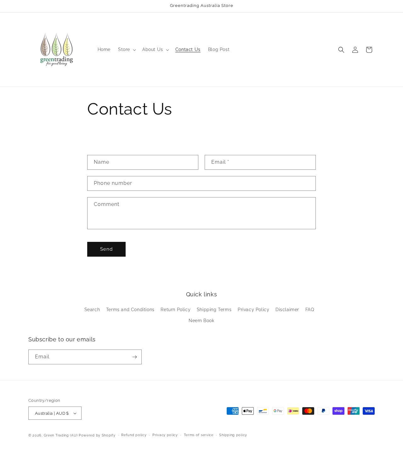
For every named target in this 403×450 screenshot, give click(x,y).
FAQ (309, 309)
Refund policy (133, 435)
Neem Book (201, 320)
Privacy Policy (253, 309)
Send (106, 249)
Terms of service (198, 435)
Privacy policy (165, 435)
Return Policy (175, 309)
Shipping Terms (214, 309)
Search (92, 309)
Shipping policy (233, 435)
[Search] (341, 50)
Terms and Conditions (130, 309)
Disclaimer (287, 309)
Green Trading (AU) (61, 435)
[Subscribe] (134, 357)
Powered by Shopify (97, 435)
